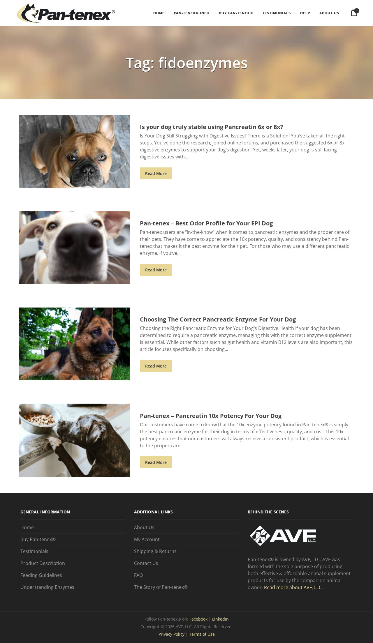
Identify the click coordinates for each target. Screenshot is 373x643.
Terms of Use (202, 634)
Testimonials (276, 13)
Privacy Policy (171, 634)
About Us (329, 13)
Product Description (42, 563)
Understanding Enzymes (47, 587)
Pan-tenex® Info (192, 13)
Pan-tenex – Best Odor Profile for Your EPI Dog (206, 223)
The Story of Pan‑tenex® (161, 587)
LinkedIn (220, 619)
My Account (147, 539)
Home (159, 13)
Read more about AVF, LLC (293, 587)
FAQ (138, 575)
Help (305, 13)
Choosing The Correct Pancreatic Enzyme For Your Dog (218, 319)
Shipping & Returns (155, 551)
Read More (156, 173)
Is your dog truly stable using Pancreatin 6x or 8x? (211, 127)
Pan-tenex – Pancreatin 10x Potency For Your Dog (210, 416)
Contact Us (146, 563)
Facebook (199, 619)
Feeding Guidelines (41, 575)
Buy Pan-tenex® (236, 13)
